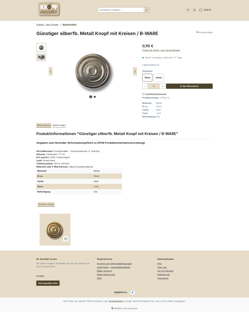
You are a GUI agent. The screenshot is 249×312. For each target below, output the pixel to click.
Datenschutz (163, 274)
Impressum (162, 278)
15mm (147, 77)
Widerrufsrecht (104, 271)
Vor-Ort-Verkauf (165, 271)
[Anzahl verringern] (145, 86)
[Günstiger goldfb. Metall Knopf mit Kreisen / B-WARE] (55, 231)
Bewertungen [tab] (59, 125)
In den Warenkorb (189, 86)
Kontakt (40, 276)
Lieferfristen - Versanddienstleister (113, 267)
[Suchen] (147, 9)
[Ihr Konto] (194, 9)
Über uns (162, 267)
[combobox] (121, 9)
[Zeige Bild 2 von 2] (95, 97)
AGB (99, 278)
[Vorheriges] (51, 71)
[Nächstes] (135, 71)
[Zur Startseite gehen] (49, 9)
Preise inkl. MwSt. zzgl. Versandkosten (161, 50)
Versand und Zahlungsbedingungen (114, 263)
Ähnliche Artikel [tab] (46, 204)
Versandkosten (116, 301)
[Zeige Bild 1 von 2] (91, 97)
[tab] (43, 125)
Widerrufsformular (106, 274)
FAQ (159, 263)
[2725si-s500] (93, 71)
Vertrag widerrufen (48, 283)
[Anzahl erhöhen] (162, 86)
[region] (87, 71)
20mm (158, 77)
